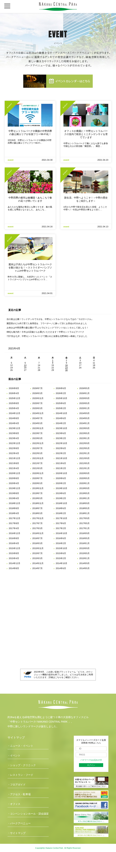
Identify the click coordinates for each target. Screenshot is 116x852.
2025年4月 (14, 408)
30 (66, 370)
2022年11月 (38, 443)
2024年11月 (38, 413)
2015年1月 (84, 558)
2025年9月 (84, 398)
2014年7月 (37, 568)
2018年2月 (61, 513)
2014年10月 (61, 563)
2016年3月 (37, 543)
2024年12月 (14, 413)
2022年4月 (14, 453)
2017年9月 (84, 518)
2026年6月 (61, 388)
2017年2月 (61, 528)
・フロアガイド (17, 784)
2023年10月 (61, 428)
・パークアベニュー (19, 823)
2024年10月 (61, 413)
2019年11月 (38, 488)
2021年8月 (14, 463)
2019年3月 (37, 498)
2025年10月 (61, 398)
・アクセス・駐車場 (19, 794)
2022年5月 (84, 448)
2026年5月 (84, 388)
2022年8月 (14, 448)
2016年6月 (61, 538)
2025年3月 (37, 408)
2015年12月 (14, 548)
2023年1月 (84, 438)
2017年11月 (38, 518)
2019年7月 (37, 493)
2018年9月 (84, 503)
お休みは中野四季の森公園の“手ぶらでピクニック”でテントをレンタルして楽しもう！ (48, 327)
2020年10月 (61, 473)
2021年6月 (61, 463)
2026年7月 (37, 388)
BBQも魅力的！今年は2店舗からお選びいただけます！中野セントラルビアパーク (45, 332)
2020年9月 (84, 473)
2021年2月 (61, 468)
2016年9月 (84, 533)
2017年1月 (84, 528)
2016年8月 (14, 538)
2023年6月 (61, 433)
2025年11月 (38, 398)
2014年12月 (14, 563)
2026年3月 (37, 393)
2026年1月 (84, 393)
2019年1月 (84, 498)
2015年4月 (14, 558)
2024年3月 (37, 423)
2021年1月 (84, 468)
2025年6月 (61, 403)
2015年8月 (14, 553)
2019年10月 (61, 488)
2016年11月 (38, 533)
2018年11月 (38, 503)
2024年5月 (84, 418)
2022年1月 (84, 453)
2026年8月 (14, 388)
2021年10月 (61, 458)
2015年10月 (61, 548)
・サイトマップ (17, 833)
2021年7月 (37, 463)
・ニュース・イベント (20, 745)
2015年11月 (38, 548)
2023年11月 (38, 428)
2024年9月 (84, 413)
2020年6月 (61, 478)
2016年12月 (14, 533)
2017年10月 (61, 518)
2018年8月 (14, 508)
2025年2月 (61, 408)
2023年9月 (84, 428)
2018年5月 (84, 508)
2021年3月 (37, 468)
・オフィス (14, 804)
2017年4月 (14, 528)
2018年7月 (37, 508)
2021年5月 (84, 463)
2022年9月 (84, 443)
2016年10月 (61, 533)
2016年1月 (84, 543)
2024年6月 (61, 418)
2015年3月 (37, 558)
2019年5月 (84, 493)
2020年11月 (38, 473)
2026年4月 (14, 393)
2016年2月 (61, 543)
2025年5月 (84, 403)
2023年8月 (14, 433)
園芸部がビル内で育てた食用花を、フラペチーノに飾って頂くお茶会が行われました (47, 323)
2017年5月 (84, 523)
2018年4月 (14, 513)
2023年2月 (61, 438)
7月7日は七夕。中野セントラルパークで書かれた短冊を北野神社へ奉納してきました (47, 336)
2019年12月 (14, 488)
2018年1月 (84, 513)
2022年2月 (61, 453)
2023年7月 (37, 433)
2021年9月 (84, 458)
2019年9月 (84, 488)
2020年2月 (61, 483)
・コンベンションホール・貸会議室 (28, 813)
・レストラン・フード (20, 774)
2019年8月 (14, 493)
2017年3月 (37, 528)
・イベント (14, 755)
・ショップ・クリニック (22, 765)
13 (25, 365)
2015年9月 (84, 548)
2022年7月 (37, 448)
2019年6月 (61, 493)
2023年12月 (14, 428)
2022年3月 (37, 453)
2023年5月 (84, 433)
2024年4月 (14, 423)
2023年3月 (37, 438)
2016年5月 (84, 538)
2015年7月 (37, 553)
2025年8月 (14, 403)
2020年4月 (14, 483)
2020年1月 (84, 483)
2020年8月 (14, 478)
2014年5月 (84, 568)
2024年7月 (37, 418)
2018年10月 (61, 503)
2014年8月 (14, 568)
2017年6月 (61, 523)
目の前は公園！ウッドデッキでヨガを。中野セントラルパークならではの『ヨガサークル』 (50, 319)
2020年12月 (14, 473)
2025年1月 (84, 408)
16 (66, 365)
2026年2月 (61, 393)
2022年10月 (61, 443)
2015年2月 (61, 558)
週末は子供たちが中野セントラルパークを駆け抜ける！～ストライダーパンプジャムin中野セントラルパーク (30, 267)
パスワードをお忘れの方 (91, 760)
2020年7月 (37, 478)
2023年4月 (14, 438)
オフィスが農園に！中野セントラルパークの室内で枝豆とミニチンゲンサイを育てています (86, 134)
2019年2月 (61, 498)
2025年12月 (14, 398)
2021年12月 (14, 458)
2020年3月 (37, 483)
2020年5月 (84, 478)
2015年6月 (61, 553)
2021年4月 (14, 468)
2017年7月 (37, 523)
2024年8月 (14, 418)
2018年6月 (61, 508)
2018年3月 (37, 513)
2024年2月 (61, 423)
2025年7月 (37, 403)
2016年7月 (37, 538)
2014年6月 (61, 568)
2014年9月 (84, 563)
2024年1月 (84, 423)
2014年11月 (38, 563)
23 (66, 367)
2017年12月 (14, 518)
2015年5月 (84, 553)
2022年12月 (14, 443)
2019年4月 (14, 498)
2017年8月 (14, 523)
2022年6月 (61, 448)
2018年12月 (14, 503)
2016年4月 (14, 543)
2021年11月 (38, 458)
